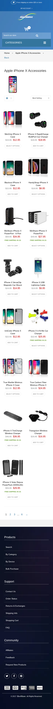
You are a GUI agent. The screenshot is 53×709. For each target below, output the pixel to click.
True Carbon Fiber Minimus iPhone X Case (38, 385)
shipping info (11, 613)
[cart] (26, 29)
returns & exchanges (15, 606)
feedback (10, 657)
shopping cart (12, 620)
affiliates (9, 650)
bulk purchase (12, 569)
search (9, 547)
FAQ (8, 627)
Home (7, 53)
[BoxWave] (26, 17)
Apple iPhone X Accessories (27, 53)
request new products (16, 665)
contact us (11, 591)
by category (11, 554)
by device (10, 561)
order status (11, 599)
